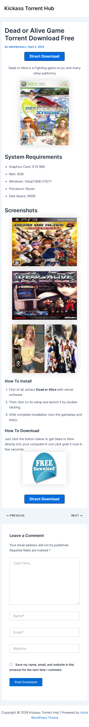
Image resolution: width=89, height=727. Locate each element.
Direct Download (44, 56)
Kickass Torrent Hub (29, 8)
